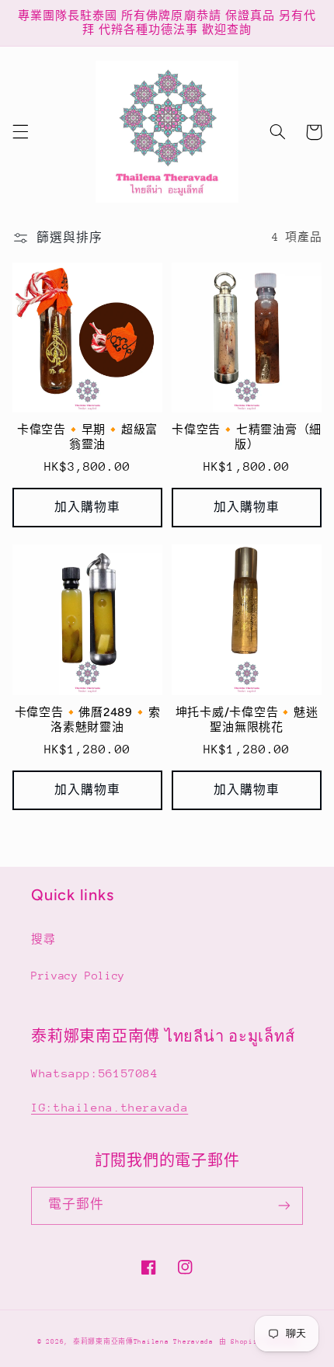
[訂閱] (284, 1206)
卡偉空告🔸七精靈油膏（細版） (247, 437)
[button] (20, 132)
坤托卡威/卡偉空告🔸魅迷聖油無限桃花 (247, 719)
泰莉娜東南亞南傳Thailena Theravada (143, 1341)
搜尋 (43, 939)
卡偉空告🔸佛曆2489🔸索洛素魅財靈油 (88, 719)
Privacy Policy (78, 975)
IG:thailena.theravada (109, 1107)
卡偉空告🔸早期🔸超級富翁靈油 (87, 437)
